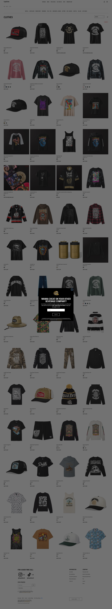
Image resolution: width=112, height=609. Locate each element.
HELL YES (56, 314)
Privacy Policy (59, 319)
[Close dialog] (72, 290)
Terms (61, 319)
